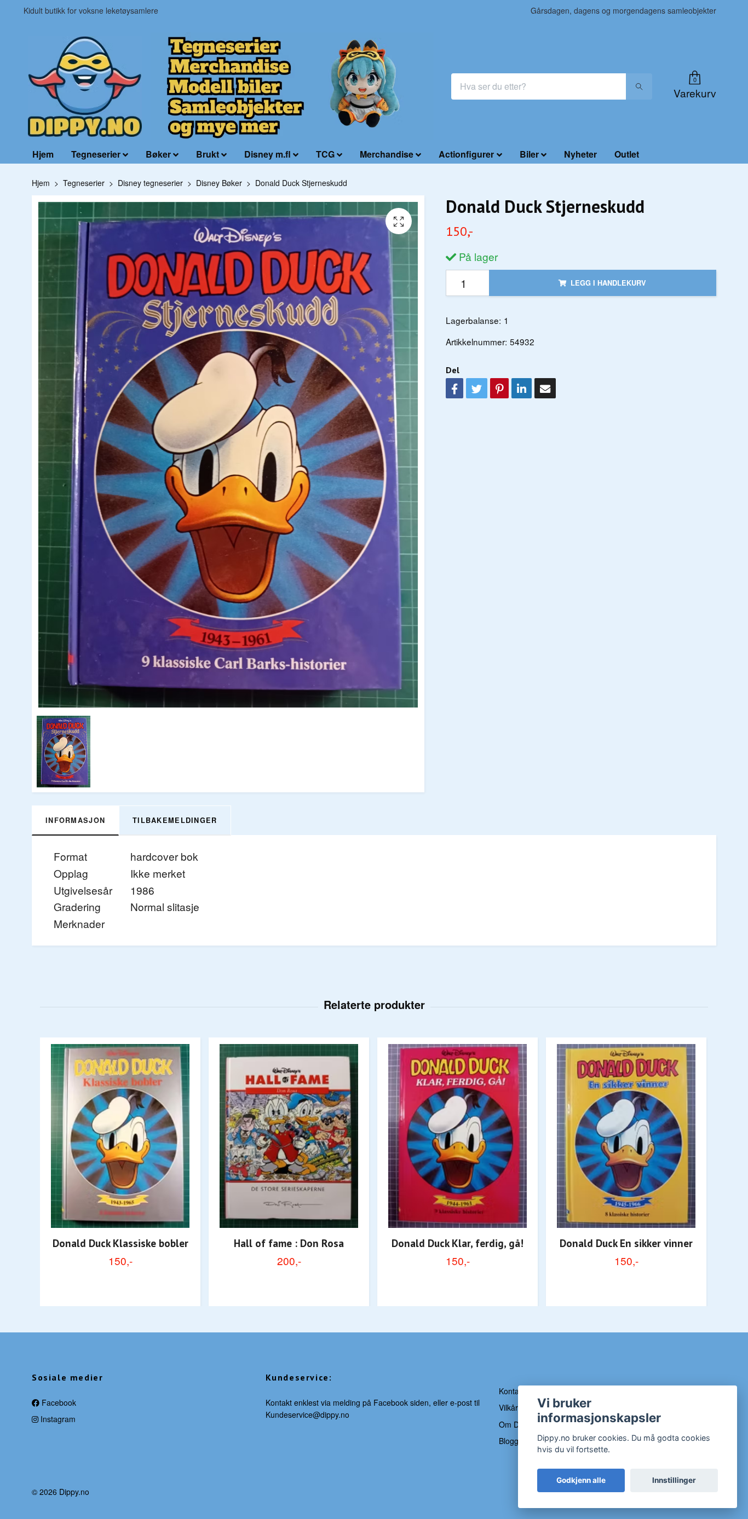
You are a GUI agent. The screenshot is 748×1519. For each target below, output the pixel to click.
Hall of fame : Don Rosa (289, 1243)
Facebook (57, 1402)
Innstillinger (674, 1480)
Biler (529, 154)
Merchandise (386, 154)
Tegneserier (95, 154)
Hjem (43, 154)
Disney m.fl (267, 154)
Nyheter (580, 154)
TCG (325, 154)
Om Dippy (516, 1424)
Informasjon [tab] (75, 820)
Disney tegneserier (150, 182)
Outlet (626, 154)
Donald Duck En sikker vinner (626, 1243)
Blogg (509, 1440)
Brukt (207, 154)
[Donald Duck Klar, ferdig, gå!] (457, 1136)
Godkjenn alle (581, 1480)
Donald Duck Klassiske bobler (120, 1243)
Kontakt (512, 1390)
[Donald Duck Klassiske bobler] (120, 1136)
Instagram (57, 1418)
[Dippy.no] (85, 86)
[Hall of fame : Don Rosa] (289, 1136)
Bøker (158, 154)
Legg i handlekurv (608, 283)
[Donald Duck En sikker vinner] (626, 1136)
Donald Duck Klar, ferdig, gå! (457, 1243)
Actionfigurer (466, 154)
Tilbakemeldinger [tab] (175, 820)
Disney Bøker (219, 182)
